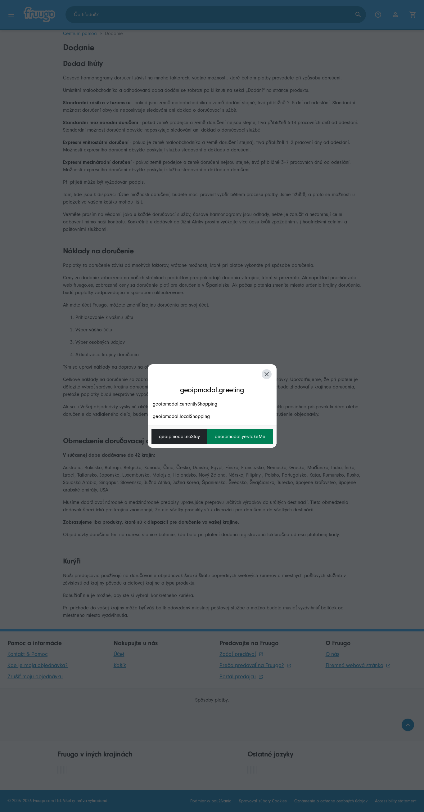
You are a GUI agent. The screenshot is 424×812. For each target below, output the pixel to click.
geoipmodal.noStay (179, 436)
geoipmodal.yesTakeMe (240, 436)
